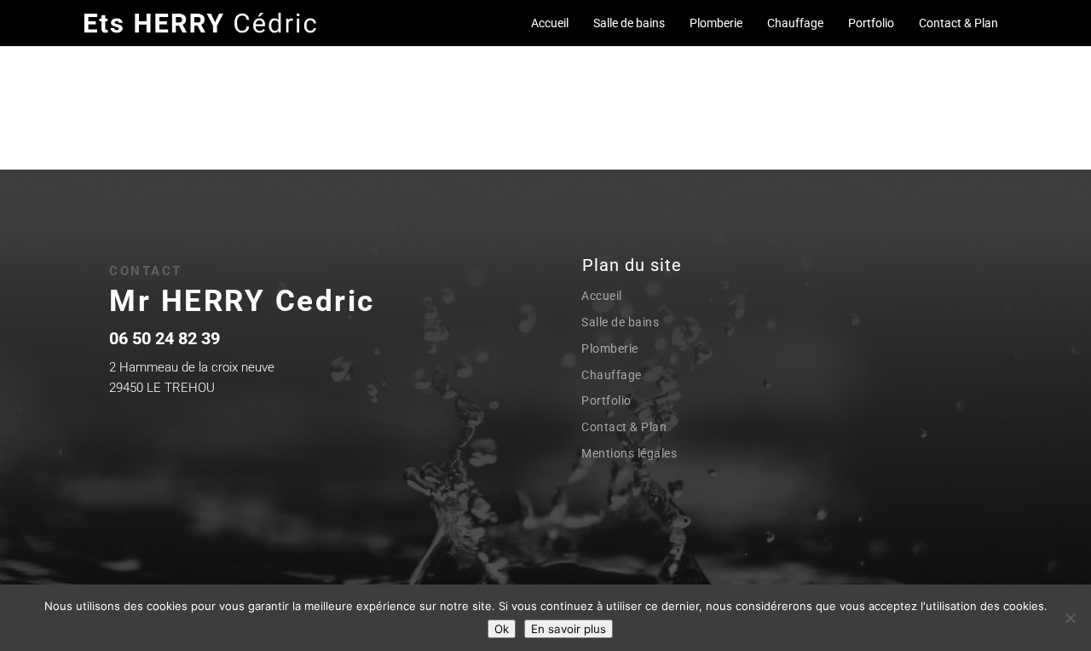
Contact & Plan (958, 23)
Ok (501, 629)
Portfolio (871, 23)
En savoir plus (568, 629)
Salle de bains (629, 23)
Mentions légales (629, 453)
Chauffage (795, 23)
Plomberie (716, 23)
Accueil (550, 23)
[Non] (1069, 617)
